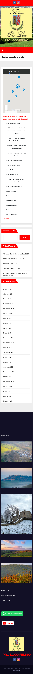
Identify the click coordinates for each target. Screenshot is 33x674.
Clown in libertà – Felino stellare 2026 (16, 254)
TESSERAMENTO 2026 (11, 268)
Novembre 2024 (8, 343)
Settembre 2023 (8, 381)
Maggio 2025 (7, 323)
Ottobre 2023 (7, 377)
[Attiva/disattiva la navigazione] (17, 50)
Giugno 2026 (7, 294)
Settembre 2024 (8, 352)
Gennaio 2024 (8, 367)
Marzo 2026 (7, 299)
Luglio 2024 (7, 357)
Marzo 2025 (7, 333)
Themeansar (16, 670)
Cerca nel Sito (9, 231)
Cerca (24, 237)
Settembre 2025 (8, 308)
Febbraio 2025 (8, 338)
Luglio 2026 (7, 289)
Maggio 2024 (7, 362)
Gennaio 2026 (8, 304)
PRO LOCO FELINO (16, 40)
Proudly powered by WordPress (11, 668)
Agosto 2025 (7, 313)
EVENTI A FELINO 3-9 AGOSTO (14, 259)
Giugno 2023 (7, 396)
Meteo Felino (5, 435)
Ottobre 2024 (7, 347)
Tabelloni (6, 219)
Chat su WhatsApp (14, 613)
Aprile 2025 (7, 328)
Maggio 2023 (7, 401)
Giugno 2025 (7, 318)
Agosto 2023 (7, 386)
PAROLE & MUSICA (10, 263)
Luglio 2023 (7, 391)
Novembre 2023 (8, 372)
